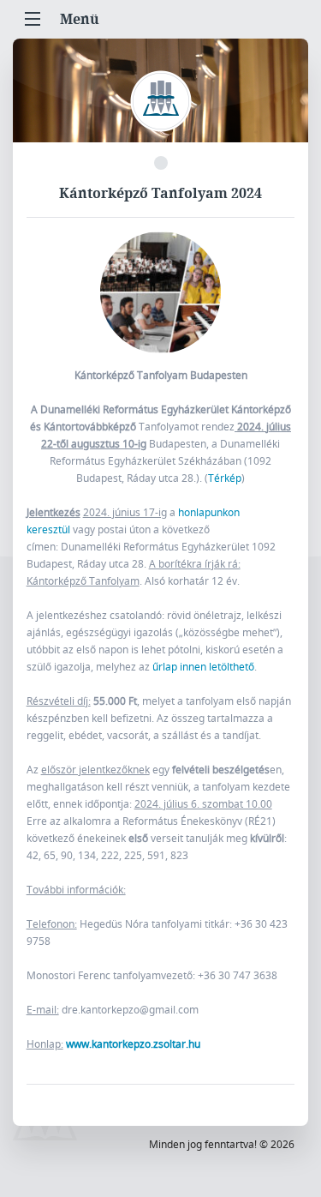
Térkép (224, 478)
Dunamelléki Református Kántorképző (160, 101)
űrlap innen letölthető (203, 666)
